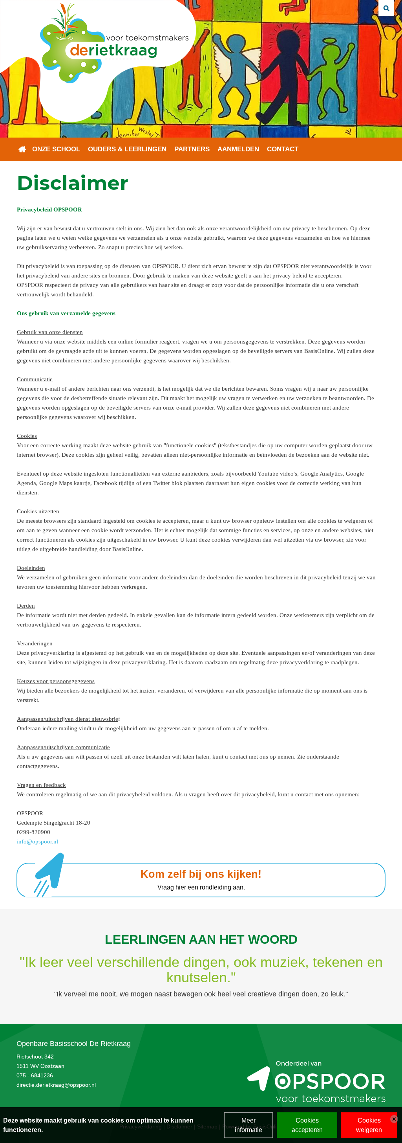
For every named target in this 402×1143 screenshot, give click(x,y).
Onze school (56, 149)
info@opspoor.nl (37, 841)
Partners (192, 149)
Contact (282, 149)
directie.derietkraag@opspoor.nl (56, 1085)
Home (22, 149)
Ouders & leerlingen (127, 149)
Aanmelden (238, 149)
